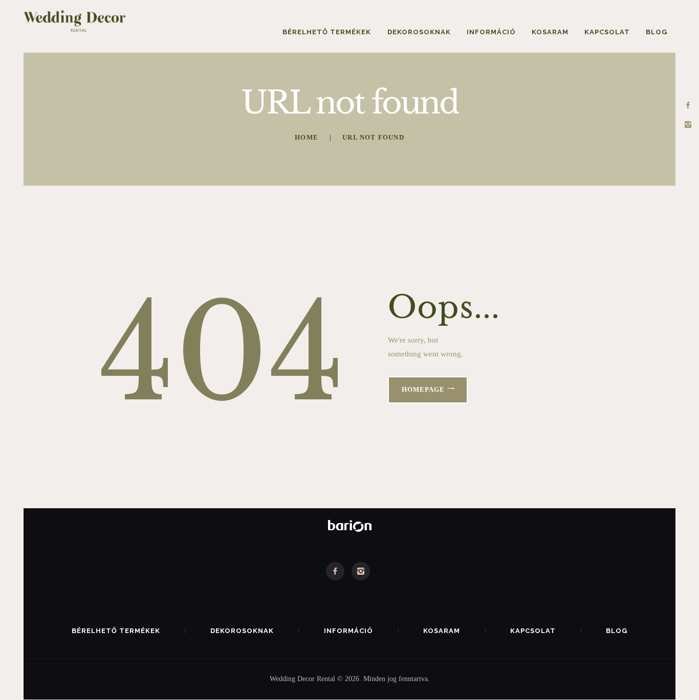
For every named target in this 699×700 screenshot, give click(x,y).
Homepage (423, 389)
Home (306, 137)
